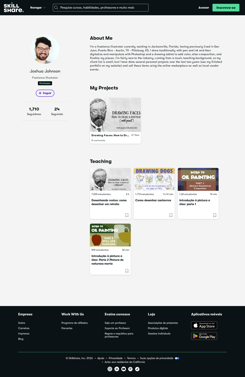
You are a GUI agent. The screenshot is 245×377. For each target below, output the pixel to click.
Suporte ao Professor (117, 328)
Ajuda (100, 358)
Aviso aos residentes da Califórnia (125, 362)
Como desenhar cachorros (153, 200)
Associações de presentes (163, 322)
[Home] (14, 7)
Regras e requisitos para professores (119, 335)
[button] (45, 7)
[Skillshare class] (110, 179)
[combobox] (101, 7)
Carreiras (23, 328)
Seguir (47, 93)
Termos (131, 358)
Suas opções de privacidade (156, 358)
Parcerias (66, 328)
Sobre (21, 322)
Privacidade (115, 358)
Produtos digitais (158, 328)
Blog (20, 339)
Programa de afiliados (74, 322)
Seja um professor (115, 322)
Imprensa (23, 333)
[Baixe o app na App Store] (209, 325)
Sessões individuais (159, 333)
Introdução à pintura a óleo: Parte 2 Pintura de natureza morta (107, 259)
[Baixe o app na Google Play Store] (209, 336)
